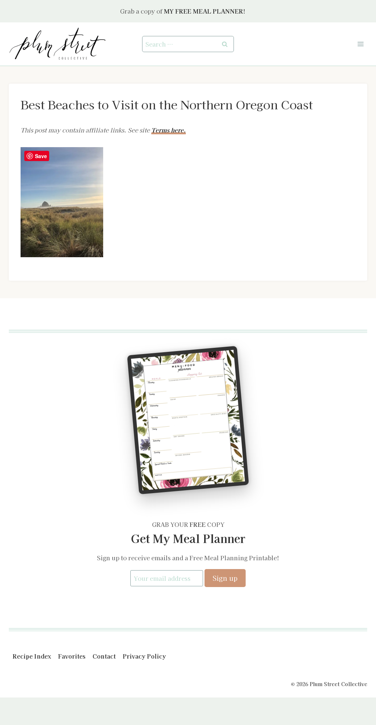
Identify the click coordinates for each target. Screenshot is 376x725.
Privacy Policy (144, 656)
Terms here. (168, 129)
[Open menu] (360, 44)
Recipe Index (31, 656)
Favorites (72, 656)
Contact (104, 656)
